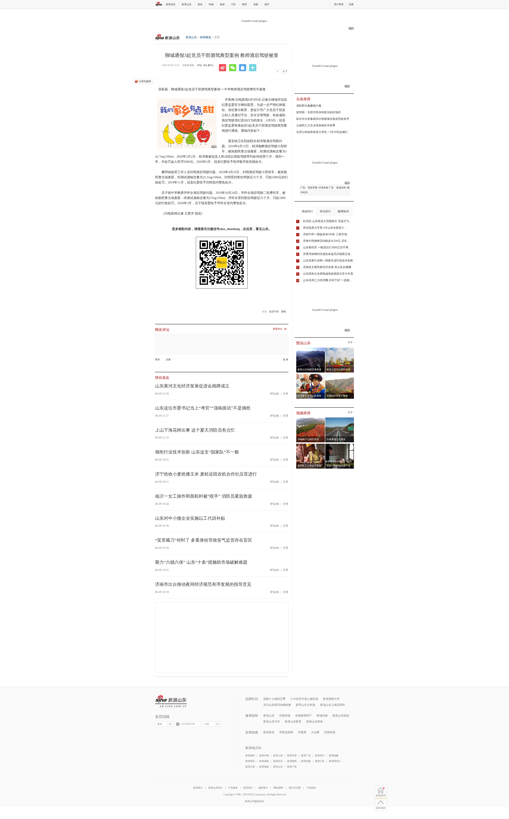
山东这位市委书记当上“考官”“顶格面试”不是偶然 (203, 408)
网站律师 (278, 787)
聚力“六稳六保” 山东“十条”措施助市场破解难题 (201, 562)
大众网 (315, 732)
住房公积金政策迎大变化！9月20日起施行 (322, 132)
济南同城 (284, 715)
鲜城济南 (322, 715)
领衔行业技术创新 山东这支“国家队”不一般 (197, 451)
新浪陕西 (292, 761)
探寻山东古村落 (305, 704)
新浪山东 (186, 4)
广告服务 (233, 787)
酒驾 (283, 311)
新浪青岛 (268, 732)
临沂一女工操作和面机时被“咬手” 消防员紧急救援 (203, 496)
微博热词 (343, 211)
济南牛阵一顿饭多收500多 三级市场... (326, 234)
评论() (274, 393)
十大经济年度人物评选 (304, 698)
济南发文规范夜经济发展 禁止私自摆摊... (328, 267)
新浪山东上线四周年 (332, 704)
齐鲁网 (302, 732)
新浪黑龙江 (335, 761)
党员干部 (274, 311)
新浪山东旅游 (340, 715)
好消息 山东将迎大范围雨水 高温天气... (327, 221)
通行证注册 (295, 787)
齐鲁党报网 (286, 732)
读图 (255, 4)
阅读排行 (307, 211)
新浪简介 (198, 787)
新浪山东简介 (215, 787)
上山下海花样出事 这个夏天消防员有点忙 (195, 430)
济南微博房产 (303, 715)
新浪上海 (278, 755)
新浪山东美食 (314, 721)
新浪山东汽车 (271, 721)
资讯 (200, 4)
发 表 (285, 359)
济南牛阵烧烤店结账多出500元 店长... (326, 240)
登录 (157, 359)
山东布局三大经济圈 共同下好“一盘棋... (327, 280)
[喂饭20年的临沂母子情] (339, 445)
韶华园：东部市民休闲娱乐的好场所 (318, 112)
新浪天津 (292, 755)
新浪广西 (292, 766)
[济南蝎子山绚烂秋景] (310, 418)
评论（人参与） (206, 65)
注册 (351, 4)
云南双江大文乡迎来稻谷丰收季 (315, 125)
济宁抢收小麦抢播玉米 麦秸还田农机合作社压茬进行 (206, 474)
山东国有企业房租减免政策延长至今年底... (329, 273)
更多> (351, 342)
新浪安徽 (306, 761)
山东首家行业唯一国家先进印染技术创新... (329, 260)
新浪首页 (170, 4)
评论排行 (325, 211)
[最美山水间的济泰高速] (310, 348)
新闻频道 (205, 37)
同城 (211, 4)
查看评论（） (280, 329)
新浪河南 (264, 755)
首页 (159, 724)
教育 (244, 4)
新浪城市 (250, 755)
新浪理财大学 (331, 698)
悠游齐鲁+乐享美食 (318, 187)
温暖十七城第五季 (274, 698)
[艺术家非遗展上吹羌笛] (310, 375)
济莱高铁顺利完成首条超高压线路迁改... (328, 254)
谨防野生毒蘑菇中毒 (308, 105)
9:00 (207, 724)
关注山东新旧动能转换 (277, 704)
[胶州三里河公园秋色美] (339, 348)
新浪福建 (333, 755)
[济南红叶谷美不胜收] (339, 375)
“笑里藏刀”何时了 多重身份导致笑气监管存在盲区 (203, 540)
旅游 (222, 4)
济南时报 (329, 732)
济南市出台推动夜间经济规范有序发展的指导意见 (203, 584)
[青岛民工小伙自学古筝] (310, 445)
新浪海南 (264, 766)
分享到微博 (145, 81)
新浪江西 (250, 766)
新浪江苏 (319, 761)
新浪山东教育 (293, 721)
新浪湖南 (264, 761)
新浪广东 (306, 755)
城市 (266, 4)
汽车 (233, 4)
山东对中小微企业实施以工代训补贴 (190, 518)
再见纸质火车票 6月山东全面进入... (325, 227)
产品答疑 (311, 787)
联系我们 (248, 787)
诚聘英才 (263, 787)
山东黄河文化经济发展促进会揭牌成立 (192, 385)
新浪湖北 (250, 761)
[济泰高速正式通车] (339, 418)
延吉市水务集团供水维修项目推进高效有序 (322, 118)
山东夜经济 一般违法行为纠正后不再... (327, 247)
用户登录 (339, 4)
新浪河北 (278, 761)
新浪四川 (319, 755)
